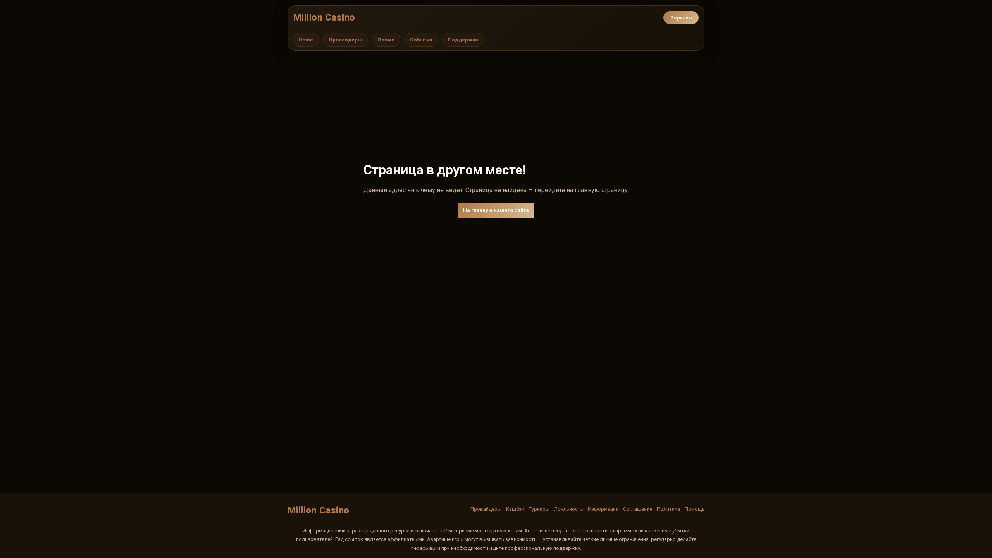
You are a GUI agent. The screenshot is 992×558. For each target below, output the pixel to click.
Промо (385, 40)
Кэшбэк (515, 509)
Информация (603, 509)
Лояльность (568, 509)
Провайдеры (345, 40)
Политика (668, 509)
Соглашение (637, 509)
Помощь (694, 509)
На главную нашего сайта (496, 210)
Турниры (539, 509)
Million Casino (324, 17)
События (421, 40)
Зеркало (681, 18)
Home (305, 40)
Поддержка (463, 40)
